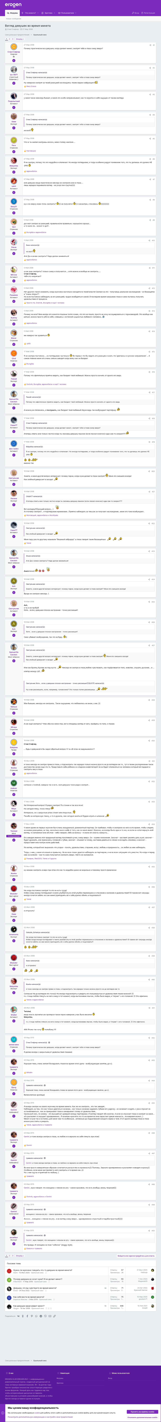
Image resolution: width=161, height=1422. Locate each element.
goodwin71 (143, 1299)
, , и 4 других (41, 858)
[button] (38, 13)
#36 (153, 887)
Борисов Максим (20, 1299)
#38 (153, 928)
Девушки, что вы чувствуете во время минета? (35, 1288)
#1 (154, 45)
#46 (153, 1133)
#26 (153, 622)
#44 (153, 1081)
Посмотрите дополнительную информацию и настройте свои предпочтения (40, 1417)
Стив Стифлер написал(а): (36, 1042)
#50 (153, 1231)
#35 (153, 867)
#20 (153, 471)
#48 (153, 1184)
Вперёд (19, 39)
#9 (154, 220)
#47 (153, 1153)
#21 (153, 492)
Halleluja (144, 1272)
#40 (153, 980)
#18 (153, 418)
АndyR (144, 1308)
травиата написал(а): (34, 1085)
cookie (37, 1413)
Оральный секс (37, 1273)
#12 (153, 288)
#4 (154, 115)
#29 (153, 720)
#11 (153, 268)
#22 (153, 523)
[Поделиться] (150, 45)
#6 (154, 159)
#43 (153, 1060)
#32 (153, 781)
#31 (153, 761)
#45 (153, 1103)
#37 (153, 907)
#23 (153, 551)
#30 (153, 741)
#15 (153, 352)
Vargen (16, 1308)
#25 (153, 602)
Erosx (15, 1290)
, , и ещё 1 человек (45, 303)
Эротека (60, 1383)
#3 (154, 94)
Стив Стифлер (13, 29)
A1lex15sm (17, 1282)
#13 (153, 311)
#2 (154, 68)
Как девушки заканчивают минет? (29, 1306)
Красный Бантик (140, 1290)
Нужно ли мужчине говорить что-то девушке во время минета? (42, 1270)
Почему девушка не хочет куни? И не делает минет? (37, 1279)
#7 (154, 179)
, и (42, 515)
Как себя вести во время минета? (28, 1297)
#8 (154, 200)
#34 (153, 824)
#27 (153, 645)
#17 (153, 392)
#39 (153, 956)
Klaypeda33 (142, 1281)
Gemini (26, 1136)
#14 (153, 331)
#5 (154, 139)
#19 (153, 442)
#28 (153, 700)
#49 (153, 1205)
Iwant (15, 1273)
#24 (153, 579)
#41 (153, 1008)
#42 (153, 1038)
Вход (110, 1378)
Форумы (60, 1378)
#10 (153, 240)
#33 (153, 802)
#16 (153, 372)
